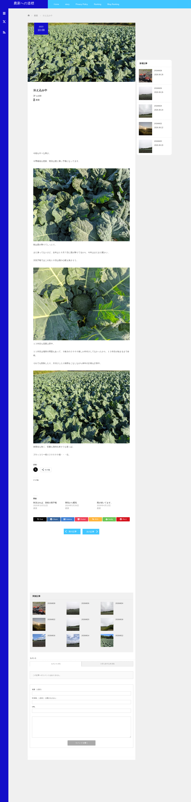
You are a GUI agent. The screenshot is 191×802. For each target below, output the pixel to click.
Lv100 (38, 96)
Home (56, 4)
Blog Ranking (113, 4)
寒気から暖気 (71, 503)
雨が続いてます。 (105, 503)
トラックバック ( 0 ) (107, 664)
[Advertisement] (81, 127)
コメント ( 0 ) (55, 664)
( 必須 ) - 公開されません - (44, 698)
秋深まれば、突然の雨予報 (45, 503)
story (67, 4)
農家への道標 (24, 3)
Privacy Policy (82, 4)
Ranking (97, 4)
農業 (38, 100)
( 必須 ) (37, 689)
